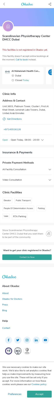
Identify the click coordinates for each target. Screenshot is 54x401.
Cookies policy (39, 384)
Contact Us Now (27, 257)
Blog (4, 310)
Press (5, 304)
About (5, 293)
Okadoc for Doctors (12, 299)
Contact (6, 328)
